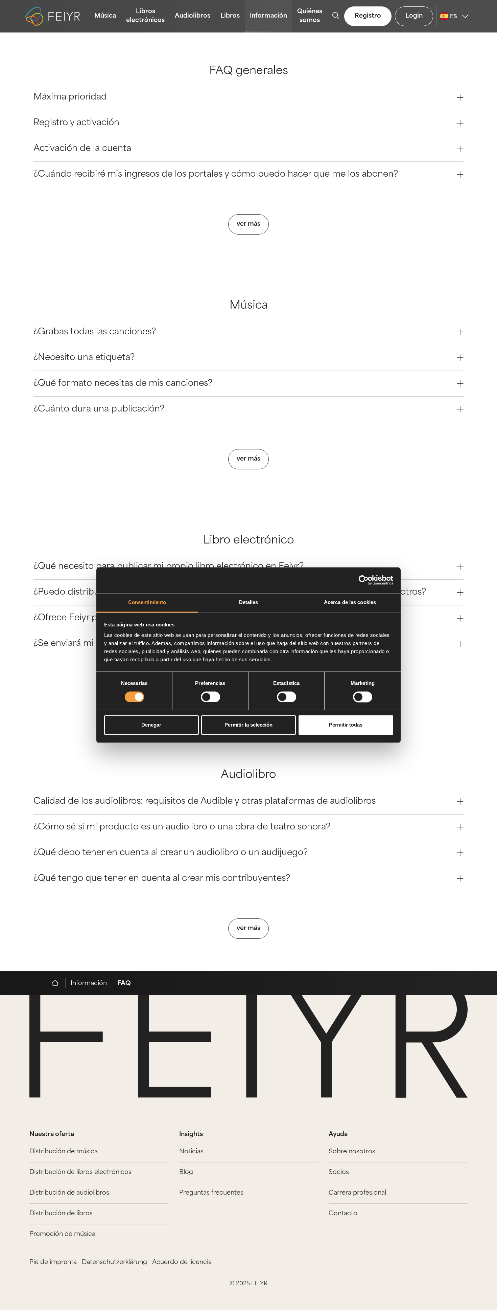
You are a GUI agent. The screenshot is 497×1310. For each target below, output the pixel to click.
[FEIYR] (59, 983)
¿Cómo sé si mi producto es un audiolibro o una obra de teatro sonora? (181, 827)
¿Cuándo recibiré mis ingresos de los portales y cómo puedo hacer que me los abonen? (215, 174)
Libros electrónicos (145, 16)
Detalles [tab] (248, 602)
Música (105, 16)
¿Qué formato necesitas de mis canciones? (122, 383)
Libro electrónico (248, 540)
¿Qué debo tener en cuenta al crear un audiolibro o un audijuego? (170, 853)
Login (414, 16)
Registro (368, 16)
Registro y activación (76, 123)
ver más (248, 224)
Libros (230, 16)
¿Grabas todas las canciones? (94, 332)
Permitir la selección (248, 725)
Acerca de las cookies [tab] (350, 602)
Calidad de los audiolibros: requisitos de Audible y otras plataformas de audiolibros (204, 801)
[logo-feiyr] (55, 16)
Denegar (151, 725)
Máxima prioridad (70, 97)
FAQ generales (248, 71)
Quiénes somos (309, 16)
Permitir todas (345, 725)
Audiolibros (192, 16)
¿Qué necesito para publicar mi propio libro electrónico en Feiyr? (168, 566)
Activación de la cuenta (82, 149)
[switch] (210, 696)
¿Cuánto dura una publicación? (98, 409)
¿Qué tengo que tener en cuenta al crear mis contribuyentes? (161, 878)
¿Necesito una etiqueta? (84, 358)
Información (268, 16)
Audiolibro (248, 775)
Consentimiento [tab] (147, 602)
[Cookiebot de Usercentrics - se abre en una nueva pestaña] (363, 580)
